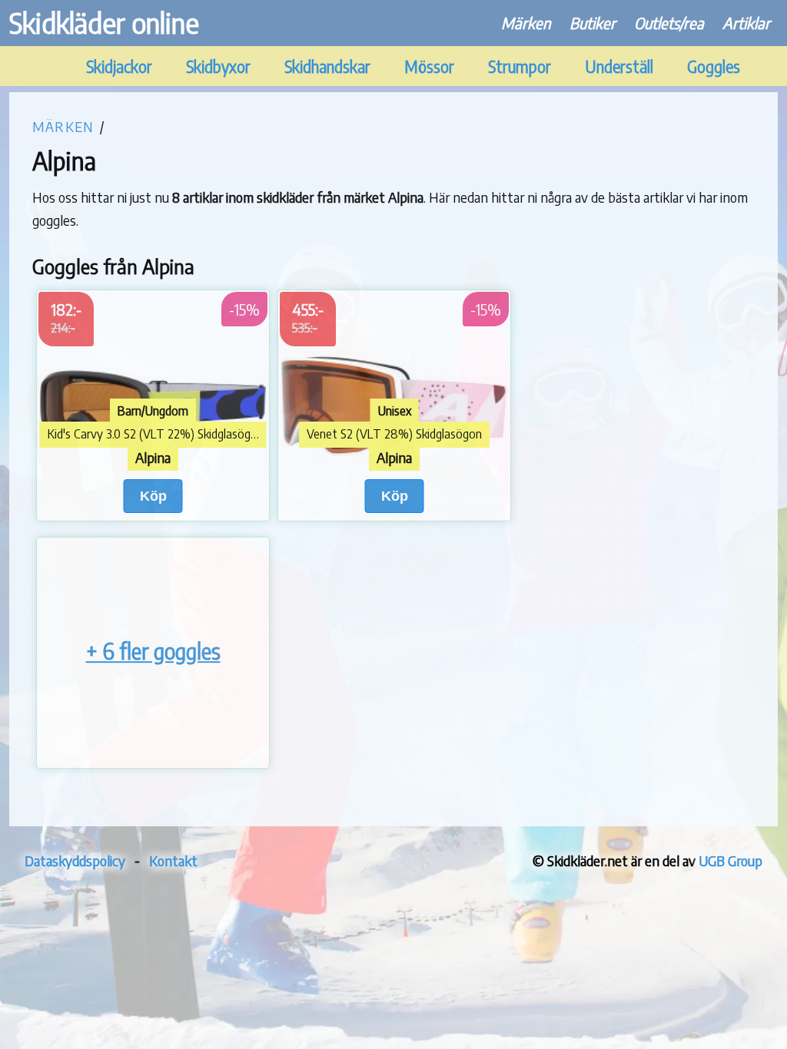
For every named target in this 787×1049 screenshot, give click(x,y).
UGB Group (730, 860)
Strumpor (519, 66)
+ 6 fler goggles (153, 650)
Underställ (619, 66)
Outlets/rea (669, 22)
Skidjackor (119, 66)
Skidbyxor (218, 66)
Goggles (713, 66)
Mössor (429, 66)
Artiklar (746, 22)
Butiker (592, 22)
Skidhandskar (327, 66)
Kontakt (173, 860)
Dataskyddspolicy (75, 860)
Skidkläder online (104, 22)
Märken (526, 22)
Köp (153, 496)
